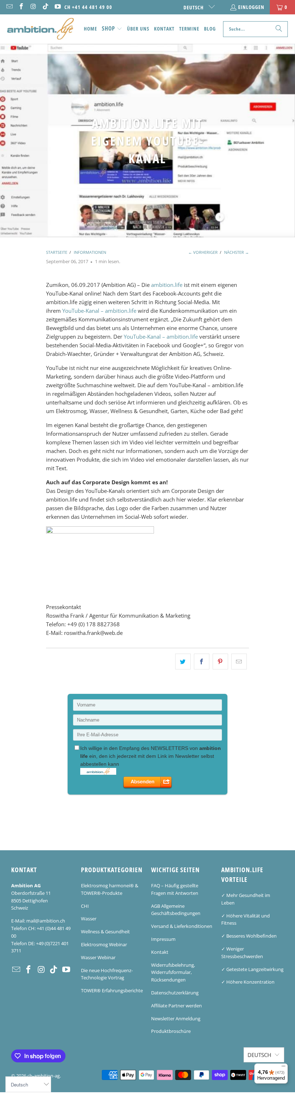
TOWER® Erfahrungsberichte (112, 990)
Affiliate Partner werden (176, 1005)
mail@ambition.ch (45, 920)
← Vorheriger (203, 252)
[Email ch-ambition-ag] (9, 7)
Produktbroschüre (171, 1031)
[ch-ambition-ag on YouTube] (57, 7)
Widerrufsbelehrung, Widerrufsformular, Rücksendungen (173, 972)
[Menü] (283, 1067)
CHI (85, 906)
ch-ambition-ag (43, 1075)
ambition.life (166, 284)
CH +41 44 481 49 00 (88, 7)
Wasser (88, 918)
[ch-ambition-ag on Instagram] (33, 7)
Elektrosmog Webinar (104, 944)
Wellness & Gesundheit (105, 931)
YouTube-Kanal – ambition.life (99, 310)
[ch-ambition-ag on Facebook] (21, 7)
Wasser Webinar (98, 957)
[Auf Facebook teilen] (201, 661)
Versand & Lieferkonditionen (181, 926)
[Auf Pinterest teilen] (220, 661)
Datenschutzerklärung (175, 992)
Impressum (163, 939)
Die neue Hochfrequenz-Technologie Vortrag (107, 974)
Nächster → (236, 252)
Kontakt (159, 952)
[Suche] (279, 29)
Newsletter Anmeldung (175, 1018)
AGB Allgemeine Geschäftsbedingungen (175, 910)
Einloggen (251, 7)
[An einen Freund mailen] (239, 661)
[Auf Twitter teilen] (183, 661)
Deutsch (194, 7)
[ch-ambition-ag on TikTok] (45, 7)
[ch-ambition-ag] (40, 29)
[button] (112, 29)
